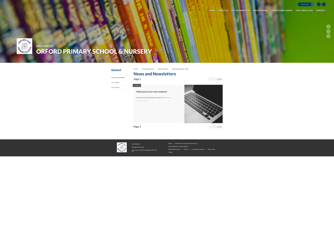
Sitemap (186, 149)
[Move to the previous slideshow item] (328, 31)
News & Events (163, 69)
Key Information (148, 69)
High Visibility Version (174, 149)
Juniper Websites (183, 146)
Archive (219, 79)
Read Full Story (142, 101)
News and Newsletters (180, 69)
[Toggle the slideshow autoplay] (328, 27)
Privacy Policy (211, 149)
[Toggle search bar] (324, 4)
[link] (210, 79)
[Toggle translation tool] (319, 4)
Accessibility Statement (197, 149)
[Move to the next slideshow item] (328, 36)
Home (135, 69)
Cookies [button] (170, 152)
